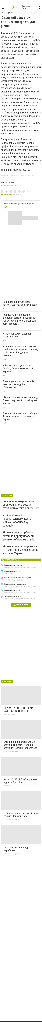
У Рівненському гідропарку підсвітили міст (18, 335)
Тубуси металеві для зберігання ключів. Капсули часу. (20, 815)
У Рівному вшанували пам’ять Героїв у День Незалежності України (19, 368)
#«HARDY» (18, 186)
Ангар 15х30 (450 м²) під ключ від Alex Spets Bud (20, 781)
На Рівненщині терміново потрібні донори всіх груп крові (20, 303)
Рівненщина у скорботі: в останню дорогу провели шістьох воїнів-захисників (18, 536)
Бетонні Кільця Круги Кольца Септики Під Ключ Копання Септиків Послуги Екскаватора (20, 744)
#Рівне (3, 186)
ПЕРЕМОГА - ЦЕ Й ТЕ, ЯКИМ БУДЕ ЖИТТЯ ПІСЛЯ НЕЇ (18, 709)
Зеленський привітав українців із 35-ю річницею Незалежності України (21, 416)
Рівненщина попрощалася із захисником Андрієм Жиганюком (18, 384)
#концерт (10, 186)
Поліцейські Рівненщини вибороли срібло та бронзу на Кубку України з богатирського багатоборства (19, 319)
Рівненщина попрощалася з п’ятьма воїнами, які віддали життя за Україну (20, 550)
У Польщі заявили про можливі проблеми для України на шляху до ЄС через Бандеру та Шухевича (20, 351)
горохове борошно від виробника (15, 849)
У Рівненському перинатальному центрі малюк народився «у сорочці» (17, 520)
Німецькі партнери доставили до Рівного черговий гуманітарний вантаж (21, 400)
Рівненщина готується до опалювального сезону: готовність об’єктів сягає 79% (21, 504)
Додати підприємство (21, 605)
